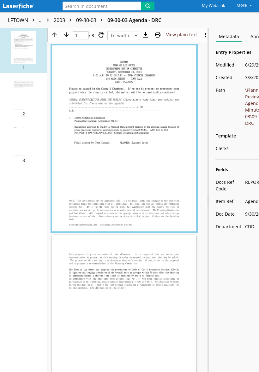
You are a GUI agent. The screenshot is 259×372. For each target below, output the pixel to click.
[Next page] (66, 34)
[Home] (27, 6)
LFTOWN (26, 20)
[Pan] (100, 34)
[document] (234, 200)
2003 (60, 20)
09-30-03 (87, 20)
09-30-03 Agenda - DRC (134, 20)
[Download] (145, 34)
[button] (23, 50)
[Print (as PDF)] (157, 34)
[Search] (147, 6)
